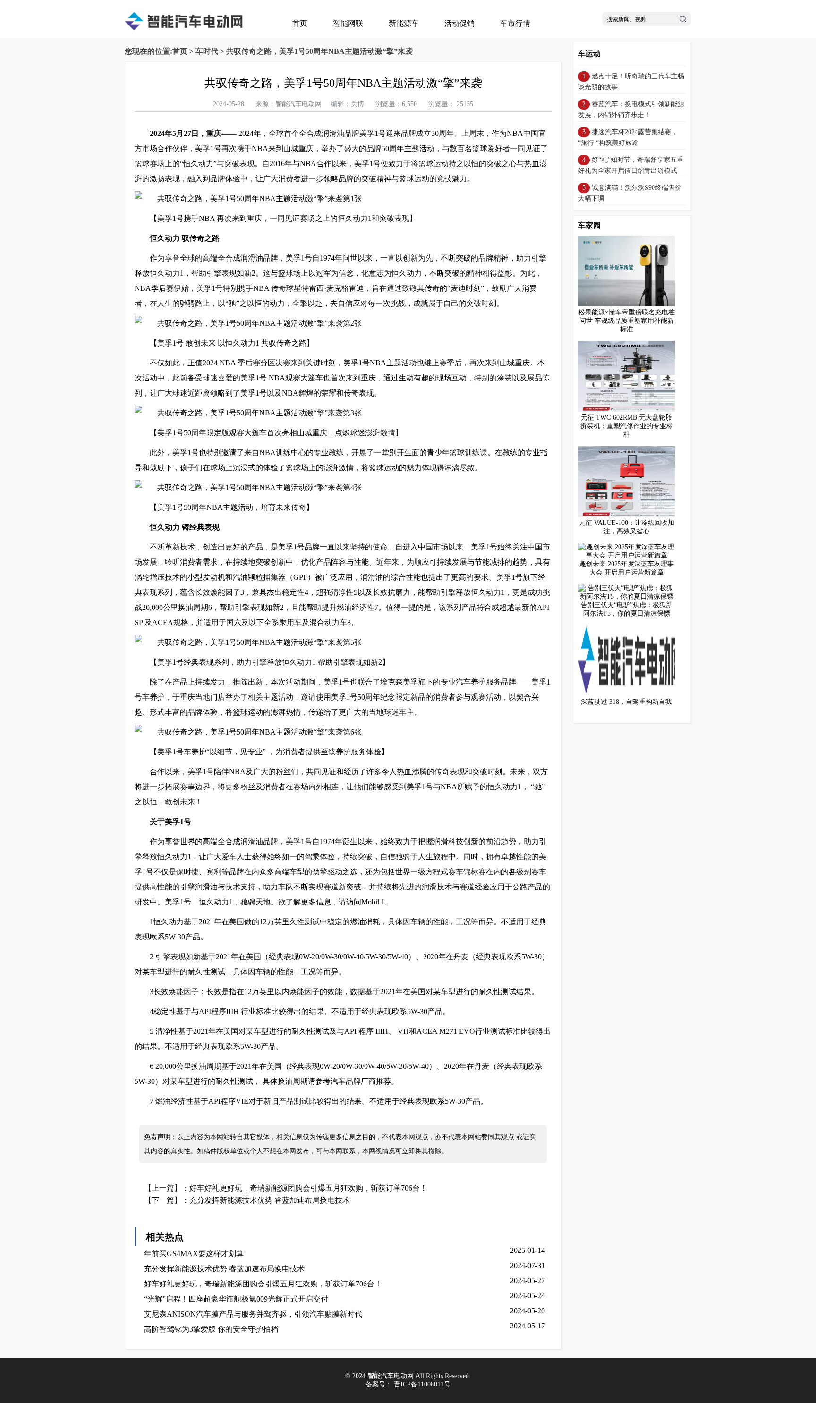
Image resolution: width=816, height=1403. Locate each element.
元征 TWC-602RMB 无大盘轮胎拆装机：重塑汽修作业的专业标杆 (626, 426)
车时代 (207, 51)
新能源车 (404, 23)
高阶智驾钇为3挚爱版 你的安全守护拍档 (211, 1329)
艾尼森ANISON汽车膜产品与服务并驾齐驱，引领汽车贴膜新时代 (253, 1314)
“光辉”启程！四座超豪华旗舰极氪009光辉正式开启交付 (236, 1299)
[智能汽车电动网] (184, 28)
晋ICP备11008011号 (422, 1384)
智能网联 (348, 23)
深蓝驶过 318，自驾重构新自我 (626, 701)
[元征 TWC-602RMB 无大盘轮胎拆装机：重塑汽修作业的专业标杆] (630, 409)
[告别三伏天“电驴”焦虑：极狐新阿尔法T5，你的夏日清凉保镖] (626, 596)
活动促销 (459, 23)
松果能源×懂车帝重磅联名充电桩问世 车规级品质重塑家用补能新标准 (626, 321)
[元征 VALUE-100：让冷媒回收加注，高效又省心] (630, 514)
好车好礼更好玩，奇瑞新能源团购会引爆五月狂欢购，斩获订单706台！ (308, 1188)
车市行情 (515, 23)
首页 (299, 23)
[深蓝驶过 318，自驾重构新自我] (630, 693)
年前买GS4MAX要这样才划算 (194, 1254)
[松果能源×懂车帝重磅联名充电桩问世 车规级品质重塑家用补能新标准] (630, 304)
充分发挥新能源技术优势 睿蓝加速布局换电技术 (269, 1200)
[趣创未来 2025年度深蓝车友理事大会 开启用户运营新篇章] (626, 555)
